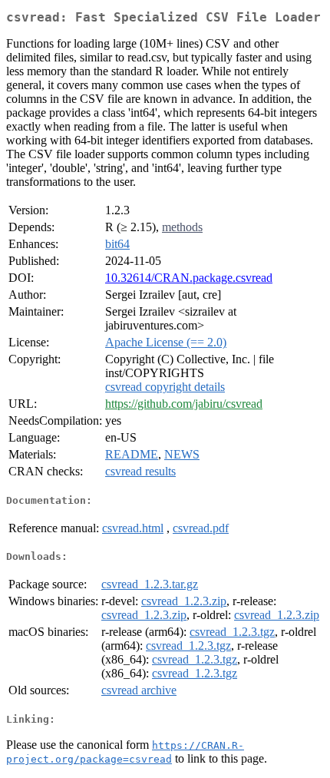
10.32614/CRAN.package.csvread (188, 277)
